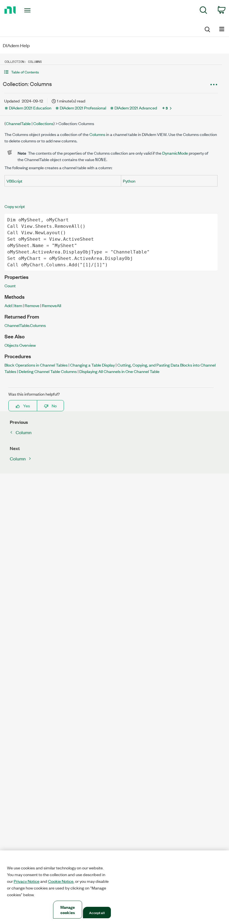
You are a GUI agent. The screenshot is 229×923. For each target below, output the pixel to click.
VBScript (14, 181)
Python (129, 181)
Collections (43, 123)
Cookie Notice (60, 881)
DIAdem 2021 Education (30, 108)
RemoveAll (51, 305)
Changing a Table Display (92, 365)
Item (18, 305)
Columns (97, 134)
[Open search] (207, 28)
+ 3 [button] (165, 108)
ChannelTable (18, 123)
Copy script (14, 206)
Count (10, 285)
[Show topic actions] (213, 84)
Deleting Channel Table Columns (48, 371)
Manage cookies (67, 909)
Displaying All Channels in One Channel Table (119, 371)
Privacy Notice (26, 881)
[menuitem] (203, 11)
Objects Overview (20, 345)
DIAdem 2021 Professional (83, 108)
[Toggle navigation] (34, 10)
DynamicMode (175, 153)
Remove (32, 305)
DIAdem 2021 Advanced (136, 108)
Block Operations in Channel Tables (36, 365)
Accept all (96, 912)
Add (8, 305)
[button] (111, 72)
